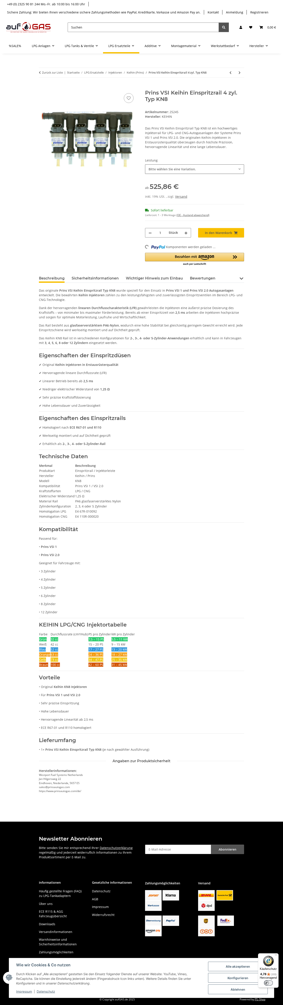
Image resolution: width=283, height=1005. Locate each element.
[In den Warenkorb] (42, 87)
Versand (181, 196)
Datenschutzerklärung (116, 848)
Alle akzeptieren (238, 966)
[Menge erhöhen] (186, 232)
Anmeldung (234, 12)
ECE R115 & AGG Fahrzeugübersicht (53, 913)
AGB (95, 899)
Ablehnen (238, 989)
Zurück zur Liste (52, 72)
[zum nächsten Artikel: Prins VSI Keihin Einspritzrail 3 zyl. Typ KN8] (239, 72)
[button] (241, 27)
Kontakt (213, 12)
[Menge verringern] (150, 232)
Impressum (24, 991)
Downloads (47, 924)
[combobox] (194, 169)
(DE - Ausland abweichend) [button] (192, 215)
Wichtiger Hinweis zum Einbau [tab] (154, 278)
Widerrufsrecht (103, 915)
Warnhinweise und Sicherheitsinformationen (58, 941)
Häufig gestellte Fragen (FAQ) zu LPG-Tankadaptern (60, 893)
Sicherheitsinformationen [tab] (95, 278)
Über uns (46, 904)
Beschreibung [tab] (52, 278)
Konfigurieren (238, 978)
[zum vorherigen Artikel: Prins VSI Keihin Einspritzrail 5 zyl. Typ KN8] (230, 72)
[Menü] (276, 956)
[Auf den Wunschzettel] (129, 98)
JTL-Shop (260, 999)
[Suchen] (224, 27)
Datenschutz (46, 991)
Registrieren (259, 12)
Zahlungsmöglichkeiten (56, 952)
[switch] (268, 983)
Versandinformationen (55, 932)
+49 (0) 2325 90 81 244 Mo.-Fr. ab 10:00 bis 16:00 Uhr (46, 4)
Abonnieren (227, 849)
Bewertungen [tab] (202, 278)
